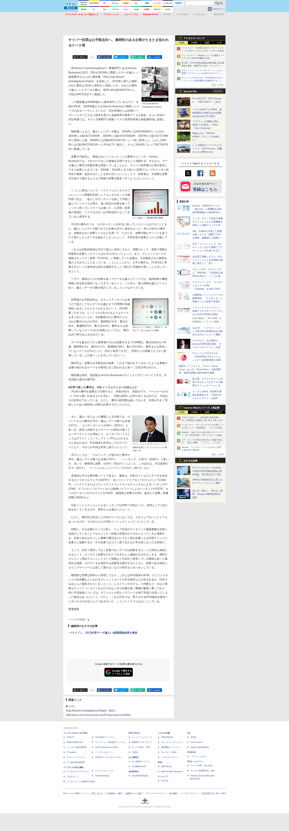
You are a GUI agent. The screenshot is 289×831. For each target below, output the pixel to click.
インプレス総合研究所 (77, 747)
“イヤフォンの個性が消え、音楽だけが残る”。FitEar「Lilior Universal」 (206, 124)
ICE (188, 733)
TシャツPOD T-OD (141, 747)
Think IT (70, 737)
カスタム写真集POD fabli (202, 771)
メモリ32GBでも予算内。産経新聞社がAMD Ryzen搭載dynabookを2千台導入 (207, 112)
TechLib (164, 781)
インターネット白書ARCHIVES (81, 781)
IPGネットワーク (195, 761)
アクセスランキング (194, 38)
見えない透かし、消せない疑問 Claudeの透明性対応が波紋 (207, 494)
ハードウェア (182, 14)
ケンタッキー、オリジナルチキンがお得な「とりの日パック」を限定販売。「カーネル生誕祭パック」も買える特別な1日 (202, 428)
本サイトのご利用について (75, 793)
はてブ (123, 57)
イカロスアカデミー (170, 757)
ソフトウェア (198, 14)
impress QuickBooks (199, 747)
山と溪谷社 (134, 757)
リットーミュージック (142, 737)
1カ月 (219, 43)
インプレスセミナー (104, 752)
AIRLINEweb (167, 737)
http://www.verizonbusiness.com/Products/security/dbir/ (98, 715)
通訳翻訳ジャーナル (170, 747)
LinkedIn (156, 57)
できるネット (73, 776)
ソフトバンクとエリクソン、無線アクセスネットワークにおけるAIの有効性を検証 (207, 311)
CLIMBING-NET (139, 766)
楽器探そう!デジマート (142, 742)
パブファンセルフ (198, 756)
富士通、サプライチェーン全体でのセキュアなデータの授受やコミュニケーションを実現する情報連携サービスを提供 (207, 385)
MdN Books (166, 766)
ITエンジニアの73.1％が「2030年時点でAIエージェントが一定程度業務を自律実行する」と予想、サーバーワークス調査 (202, 81)
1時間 (181, 43)
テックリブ (163, 776)
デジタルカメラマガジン (78, 771)
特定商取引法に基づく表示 (214, 793)
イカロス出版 (164, 733)
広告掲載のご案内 (114, 793)
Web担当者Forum (75, 742)
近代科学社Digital (140, 776)
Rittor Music (134, 733)
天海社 (193, 737)
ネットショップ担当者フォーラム (110, 742)
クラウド (167, 14)
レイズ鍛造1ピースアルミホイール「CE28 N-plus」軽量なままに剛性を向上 (207, 148)
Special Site (190, 91)
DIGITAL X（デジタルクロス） (109, 757)
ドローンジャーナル (76, 757)
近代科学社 (134, 771)
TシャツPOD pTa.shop (201, 765)
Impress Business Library (106, 747)
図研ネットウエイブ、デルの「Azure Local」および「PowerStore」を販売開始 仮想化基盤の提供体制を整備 (199, 369)
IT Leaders (71, 752)
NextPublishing (102, 776)
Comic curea (196, 742)
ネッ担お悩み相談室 (76, 762)
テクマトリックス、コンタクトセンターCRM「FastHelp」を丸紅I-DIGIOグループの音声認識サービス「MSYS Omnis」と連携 (207, 289)
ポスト (82, 57)
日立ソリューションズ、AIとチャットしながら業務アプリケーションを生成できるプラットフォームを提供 (202, 73)
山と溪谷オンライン (141, 761)
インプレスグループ (189, 793)
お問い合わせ (97, 793)
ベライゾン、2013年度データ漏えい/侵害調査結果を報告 (103, 632)
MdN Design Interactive (171, 771)
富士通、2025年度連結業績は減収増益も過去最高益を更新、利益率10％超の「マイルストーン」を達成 (202, 66)
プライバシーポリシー (155, 793)
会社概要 (173, 793)
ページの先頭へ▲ (79, 619)
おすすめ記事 (190, 460)
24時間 (194, 43)
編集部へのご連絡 (134, 793)
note (140, 57)
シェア (106, 57)
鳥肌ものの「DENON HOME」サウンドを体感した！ (206, 136)
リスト (92, 57)
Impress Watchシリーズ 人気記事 (201, 407)
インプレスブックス (104, 771)
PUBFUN (191, 752)
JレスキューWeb (168, 752)
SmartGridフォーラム (104, 737)
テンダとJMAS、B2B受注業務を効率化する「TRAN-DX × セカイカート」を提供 (207, 394)
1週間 (206, 43)
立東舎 (135, 752)
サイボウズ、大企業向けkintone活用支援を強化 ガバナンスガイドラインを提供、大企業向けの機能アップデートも (207, 347)
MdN (160, 762)
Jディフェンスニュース (171, 742)
